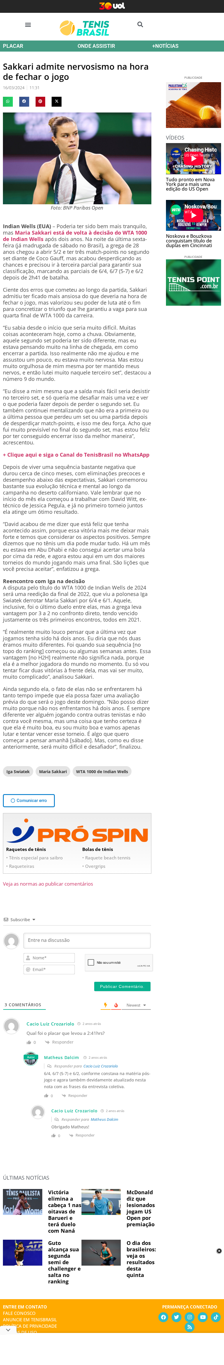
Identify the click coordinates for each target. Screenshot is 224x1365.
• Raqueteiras (20, 866)
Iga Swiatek (18, 771)
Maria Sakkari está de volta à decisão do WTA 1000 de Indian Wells (75, 235)
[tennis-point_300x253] (193, 303)
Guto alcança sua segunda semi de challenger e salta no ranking (64, 1262)
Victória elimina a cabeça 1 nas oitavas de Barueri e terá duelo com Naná (64, 1211)
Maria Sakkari (53, 771)
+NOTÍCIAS (165, 46)
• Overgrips (93, 866)
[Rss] (190, 1327)
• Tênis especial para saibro (34, 858)
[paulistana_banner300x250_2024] (193, 125)
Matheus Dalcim (61, 1057)
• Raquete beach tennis (106, 858)
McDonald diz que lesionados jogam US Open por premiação (141, 1208)
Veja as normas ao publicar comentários (48, 883)
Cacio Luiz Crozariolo (100, 1066)
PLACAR (13, 46)
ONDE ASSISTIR (96, 46)
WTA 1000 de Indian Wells (102, 771)
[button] (28, 24)
